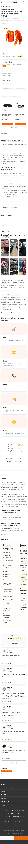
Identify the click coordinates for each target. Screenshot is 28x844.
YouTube (12, 821)
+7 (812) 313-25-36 (8, 462)
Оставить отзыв (14, 643)
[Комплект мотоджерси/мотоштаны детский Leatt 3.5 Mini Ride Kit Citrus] (14, 38)
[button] (11, 127)
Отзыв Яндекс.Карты (6, 663)
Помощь (3, 805)
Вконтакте (5, 821)
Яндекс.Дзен (22, 821)
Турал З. (8, 649)
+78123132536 (9, 810)
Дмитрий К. (9, 668)
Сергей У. (9, 725)
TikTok (14, 825)
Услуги (3, 791)
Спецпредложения (7, 787)
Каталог (3, 780)
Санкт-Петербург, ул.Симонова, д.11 (10, 449)
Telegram (8, 821)
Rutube (15, 821)
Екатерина (9, 687)
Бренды (3, 794)
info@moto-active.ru (18, 462)
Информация (5, 801)
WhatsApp (19, 821)
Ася (7, 744)
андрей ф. (9, 706)
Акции (3, 784)
